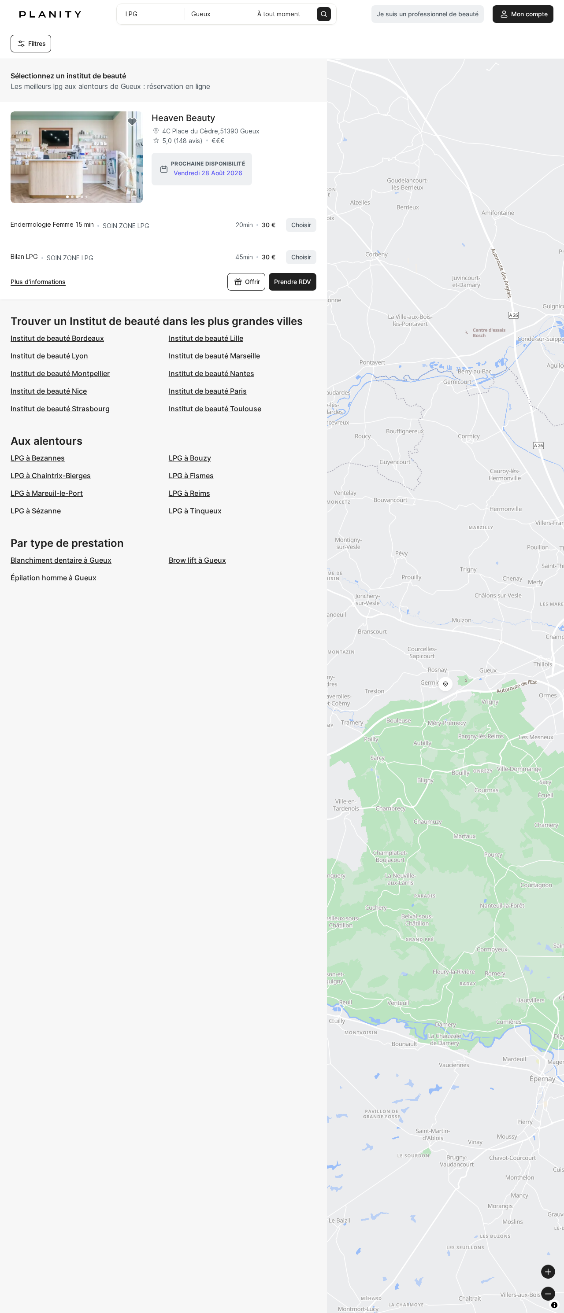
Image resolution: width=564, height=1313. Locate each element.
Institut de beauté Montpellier (60, 373)
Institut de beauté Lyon (49, 355)
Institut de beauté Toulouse (215, 408)
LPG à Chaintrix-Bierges (51, 475)
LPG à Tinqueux (195, 510)
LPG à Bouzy (190, 458)
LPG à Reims (189, 493)
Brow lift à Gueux (197, 560)
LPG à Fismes (191, 475)
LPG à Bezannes (38, 458)
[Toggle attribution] (554, 1305)
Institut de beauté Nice (49, 391)
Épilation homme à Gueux (53, 577)
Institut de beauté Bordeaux (57, 338)
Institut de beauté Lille (206, 338)
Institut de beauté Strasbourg (60, 408)
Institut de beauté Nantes (211, 373)
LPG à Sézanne (36, 510)
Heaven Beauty (183, 118)
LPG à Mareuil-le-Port (47, 493)
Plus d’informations (38, 281)
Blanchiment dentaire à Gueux (61, 560)
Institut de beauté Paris (208, 391)
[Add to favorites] (132, 122)
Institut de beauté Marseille (214, 355)
